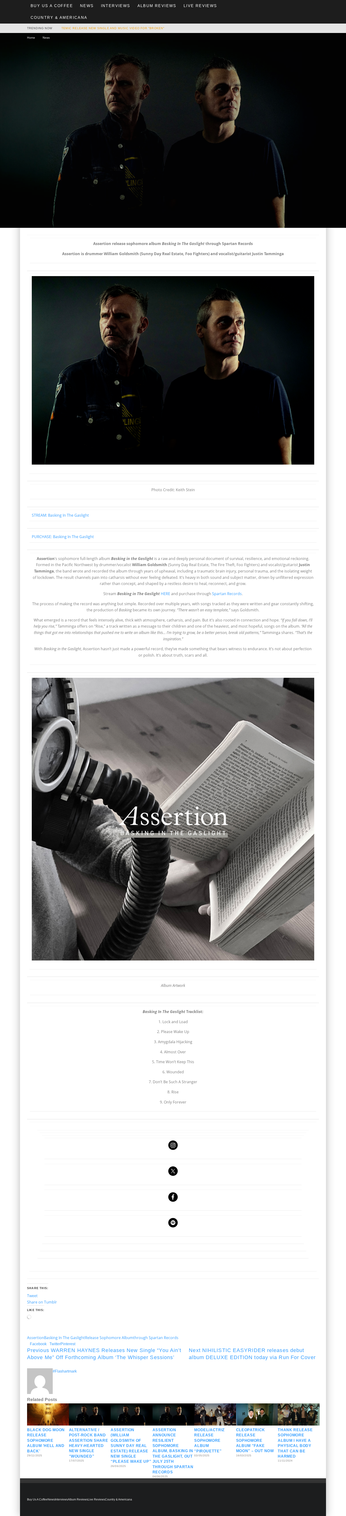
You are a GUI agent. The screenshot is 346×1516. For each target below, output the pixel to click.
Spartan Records (227, 593)
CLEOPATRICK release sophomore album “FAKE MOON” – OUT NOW (255, 1440)
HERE (165, 593)
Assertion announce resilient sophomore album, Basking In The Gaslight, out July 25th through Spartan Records (173, 1451)
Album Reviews (157, 6)
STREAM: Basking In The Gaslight (60, 515)
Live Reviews (200, 6)
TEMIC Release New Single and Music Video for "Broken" (113, 28)
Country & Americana (59, 18)
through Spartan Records (155, 1337)
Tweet (32, 1295)
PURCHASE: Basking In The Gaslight (63, 536)
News (87, 6)
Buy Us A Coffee (52, 6)
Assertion (35, 1337)
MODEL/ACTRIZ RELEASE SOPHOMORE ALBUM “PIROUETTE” (209, 1440)
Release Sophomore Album (109, 1337)
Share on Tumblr (42, 1302)
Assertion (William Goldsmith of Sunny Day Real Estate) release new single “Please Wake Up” (131, 1445)
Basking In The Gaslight (64, 1337)
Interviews (115, 6)
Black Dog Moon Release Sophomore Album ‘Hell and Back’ (46, 1440)
